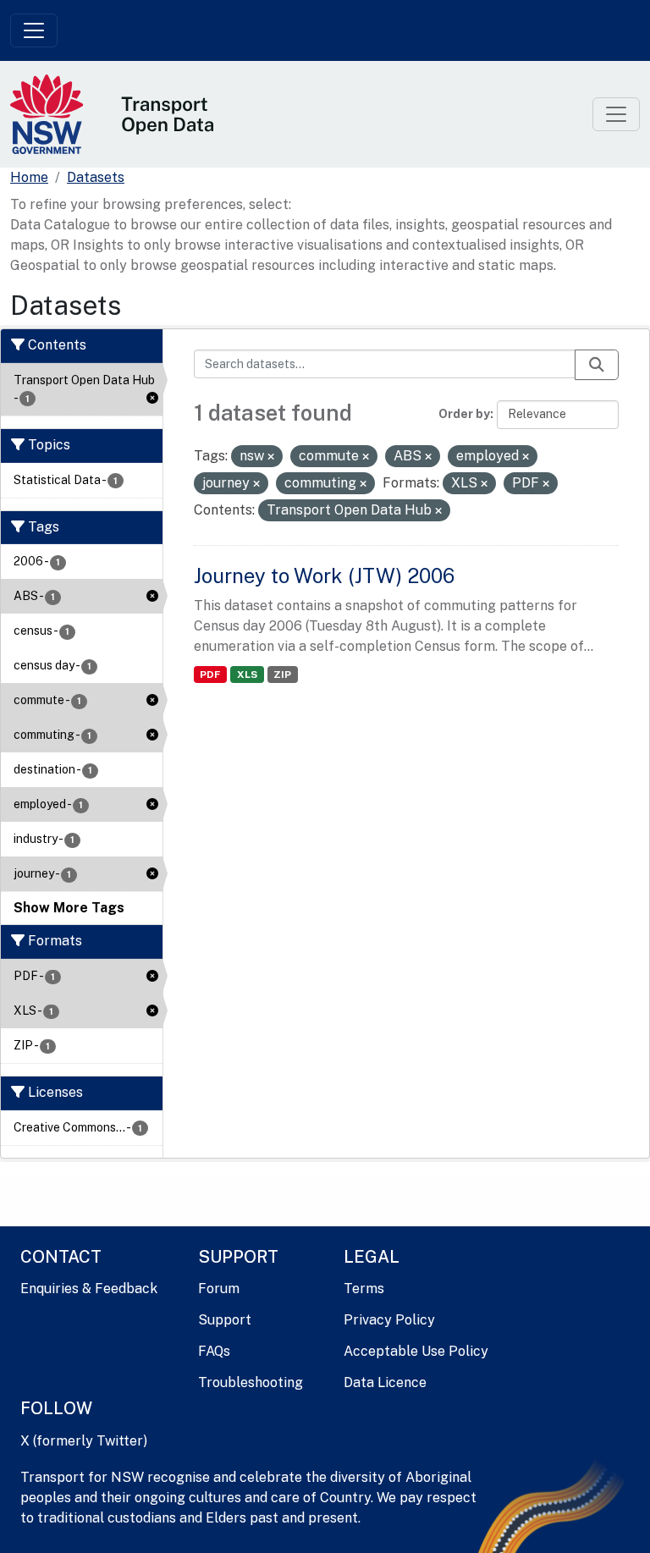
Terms (364, 1288)
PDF (210, 674)
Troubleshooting (250, 1382)
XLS (247, 674)
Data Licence (385, 1382)
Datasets (95, 177)
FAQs (214, 1351)
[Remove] (270, 457)
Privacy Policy (389, 1320)
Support (224, 1320)
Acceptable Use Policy (416, 1351)
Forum (219, 1288)
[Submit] (597, 365)
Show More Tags (69, 908)
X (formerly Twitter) (83, 1441)
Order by (464, 414)
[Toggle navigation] (34, 30)
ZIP (282, 674)
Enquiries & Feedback (88, 1288)
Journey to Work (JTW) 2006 (324, 575)
